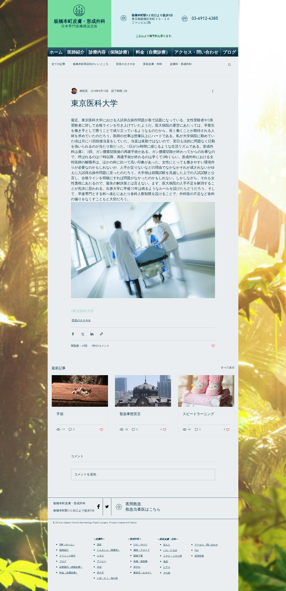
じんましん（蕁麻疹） (108, 550)
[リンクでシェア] (101, 334)
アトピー (101, 561)
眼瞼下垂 (138, 556)
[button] (229, 64)
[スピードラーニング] (206, 391)
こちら (140, 36)
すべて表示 (227, 367)
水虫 (99, 567)
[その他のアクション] (212, 91)
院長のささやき (125, 64)
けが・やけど (140, 544)
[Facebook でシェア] (73, 334)
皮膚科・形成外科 (181, 64)
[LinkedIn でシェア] (92, 334)
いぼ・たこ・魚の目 (107, 578)
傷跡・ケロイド (141, 550)
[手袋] (80, 391)
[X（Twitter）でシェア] (82, 334)
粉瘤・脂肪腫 (140, 561)
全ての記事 (58, 64)
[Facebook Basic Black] (98, 506)
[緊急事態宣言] (143, 391)
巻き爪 (100, 573)
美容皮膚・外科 (152, 64)
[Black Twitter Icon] (107, 506)
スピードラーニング (198, 414)
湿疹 (99, 544)
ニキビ (100, 556)
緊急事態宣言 (130, 414)
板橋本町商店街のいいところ (90, 64)
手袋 (59, 414)
